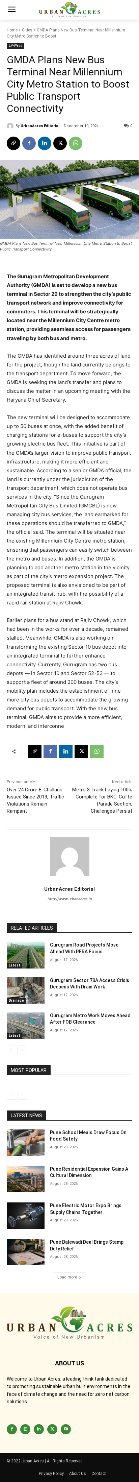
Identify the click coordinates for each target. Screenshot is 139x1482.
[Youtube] (66, 1429)
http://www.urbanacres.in (70, 899)
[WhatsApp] (75, 143)
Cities (27, 30)
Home (12, 30)
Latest (14, 965)
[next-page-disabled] (22, 1095)
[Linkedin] (44, 143)
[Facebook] (29, 143)
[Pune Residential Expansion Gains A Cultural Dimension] (26, 1179)
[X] (60, 143)
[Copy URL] (13, 143)
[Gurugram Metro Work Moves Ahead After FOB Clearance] (26, 1025)
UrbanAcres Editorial (40, 126)
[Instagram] (25, 1429)
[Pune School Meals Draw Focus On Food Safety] (26, 1142)
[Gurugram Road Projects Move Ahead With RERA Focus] (26, 955)
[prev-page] (11, 1050)
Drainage (16, 1000)
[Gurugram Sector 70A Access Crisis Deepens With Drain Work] (26, 990)
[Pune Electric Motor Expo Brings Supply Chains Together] (26, 1215)
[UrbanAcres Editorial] (11, 126)
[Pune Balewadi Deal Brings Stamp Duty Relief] (26, 1252)
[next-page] (22, 1050)
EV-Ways (15, 45)
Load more (67, 1277)
